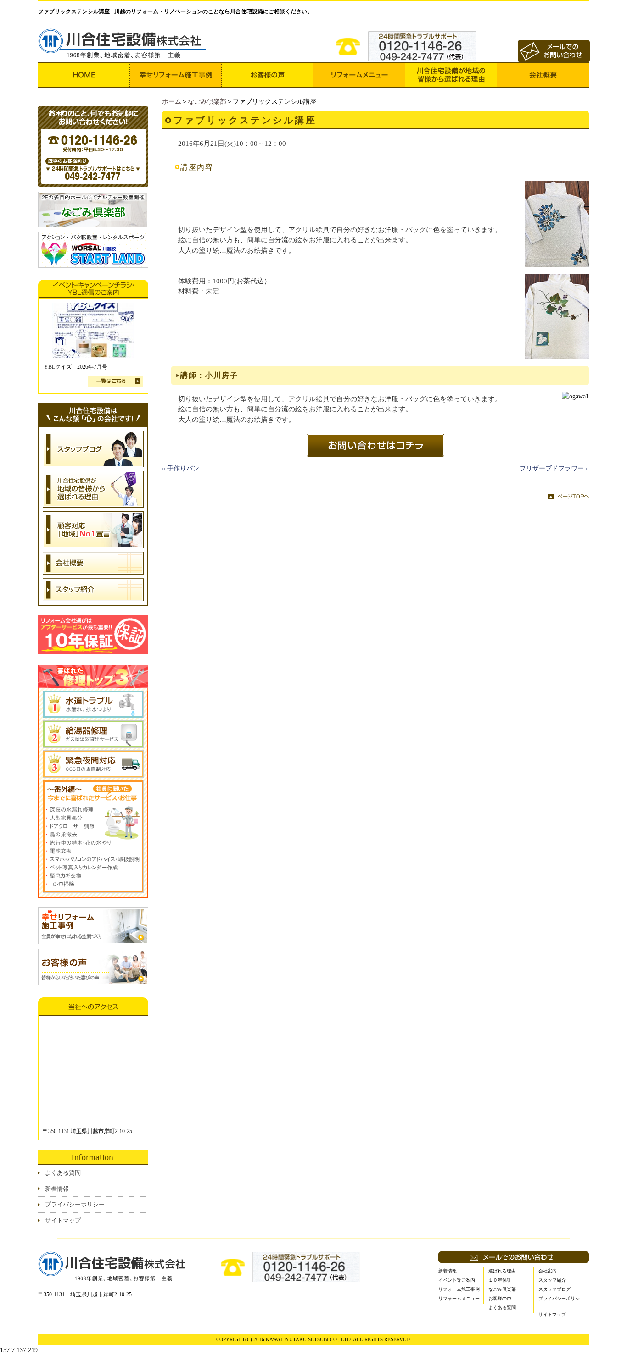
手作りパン (183, 468)
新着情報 (57, 1188)
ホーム (171, 101)
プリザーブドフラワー (552, 468)
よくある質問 (63, 1172)
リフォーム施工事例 (459, 1289)
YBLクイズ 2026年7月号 (75, 367)
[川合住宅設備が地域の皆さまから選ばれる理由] (451, 75)
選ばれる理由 (502, 1270)
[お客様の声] (268, 75)
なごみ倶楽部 (207, 101)
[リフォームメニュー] (359, 75)
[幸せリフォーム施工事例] (176, 75)
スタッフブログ (554, 1289)
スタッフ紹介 (552, 1280)
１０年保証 (499, 1280)
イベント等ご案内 (456, 1280)
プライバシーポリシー (75, 1204)
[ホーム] (84, 75)
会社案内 (547, 1270)
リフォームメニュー (459, 1298)
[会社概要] (543, 75)
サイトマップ (63, 1220)
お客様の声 (499, 1298)
